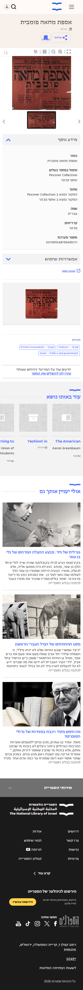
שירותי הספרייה (58, 787)
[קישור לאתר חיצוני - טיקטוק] (27, 923)
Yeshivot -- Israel (68, 347)
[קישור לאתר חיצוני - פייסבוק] (55, 923)
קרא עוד (44, 873)
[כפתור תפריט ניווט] (71, 6)
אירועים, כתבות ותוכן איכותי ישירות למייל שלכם (59, 901)
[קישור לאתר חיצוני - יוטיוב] (18, 923)
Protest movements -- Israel (37, 347)
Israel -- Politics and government (59, 353)
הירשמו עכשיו (23, 902)
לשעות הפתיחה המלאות (57, 968)
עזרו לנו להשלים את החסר (51, 373)
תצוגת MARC (68, 271)
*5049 (71, 958)
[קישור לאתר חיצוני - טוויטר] (47, 923)
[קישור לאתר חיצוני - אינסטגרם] (37, 923)
